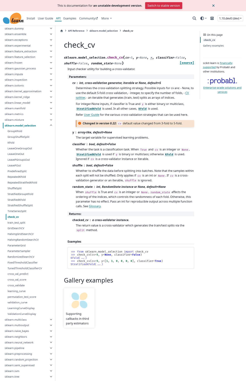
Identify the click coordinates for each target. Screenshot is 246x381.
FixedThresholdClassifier (23, 262)
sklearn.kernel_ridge (17, 97)
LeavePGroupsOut (19, 159)
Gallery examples (213, 45)
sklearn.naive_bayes (17, 331)
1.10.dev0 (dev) (229, 18)
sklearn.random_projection (21, 359)
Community (87, 18)
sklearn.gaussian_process (20, 68)
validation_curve (17, 302)
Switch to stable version (163, 6)
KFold (11, 142)
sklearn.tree (12, 376)
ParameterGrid (17, 245)
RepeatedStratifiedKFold (22, 182)
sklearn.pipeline (14, 348)
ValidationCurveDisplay (22, 314)
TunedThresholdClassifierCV (25, 268)
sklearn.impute (14, 74)
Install (31, 18)
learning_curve (17, 291)
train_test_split (16, 222)
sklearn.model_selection (20, 125)
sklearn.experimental (18, 45)
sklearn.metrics (14, 114)
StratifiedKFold (17, 199)
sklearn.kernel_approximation (23, 91)
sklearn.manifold (15, 108)
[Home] (61, 31)
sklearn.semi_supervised (20, 365)
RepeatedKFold (17, 176)
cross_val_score (17, 279)
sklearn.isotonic (14, 85)
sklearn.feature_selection (20, 57)
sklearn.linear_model (17, 102)
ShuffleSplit (15, 188)
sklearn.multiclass (16, 319)
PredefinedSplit (17, 171)
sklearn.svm (12, 371)
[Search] (194, 18)
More (105, 18)
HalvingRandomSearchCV (23, 239)
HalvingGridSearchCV (21, 234)
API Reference (76, 30)
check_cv (13, 217)
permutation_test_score (22, 296)
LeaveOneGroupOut (20, 148)
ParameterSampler (19, 251)
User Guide (45, 18)
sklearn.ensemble (15, 34)
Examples (69, 18)
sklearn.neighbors (16, 336)
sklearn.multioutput (17, 325)
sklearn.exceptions (16, 40)
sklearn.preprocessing (18, 353)
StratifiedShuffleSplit (20, 205)
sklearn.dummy (14, 28)
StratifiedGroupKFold (20, 194)
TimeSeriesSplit (17, 211)
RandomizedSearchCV (21, 256)
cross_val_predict (18, 274)
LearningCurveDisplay (21, 308)
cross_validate (16, 285)
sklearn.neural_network (19, 342)
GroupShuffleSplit (18, 137)
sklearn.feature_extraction (21, 51)
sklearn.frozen (13, 62)
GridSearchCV (16, 228)
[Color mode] (203, 18)
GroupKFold (15, 131)
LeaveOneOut (16, 154)
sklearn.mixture (14, 119)
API (58, 18)
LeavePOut (14, 165)
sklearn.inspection (16, 79)
